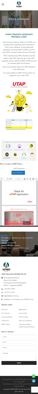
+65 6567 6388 (9, 289)
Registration (23, 309)
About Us (4, 309)
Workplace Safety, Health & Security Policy (26, 325)
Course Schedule (6, 317)
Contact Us (5, 321)
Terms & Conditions (25, 321)
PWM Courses (23, 317)
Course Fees (23, 313)
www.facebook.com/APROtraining (22, 299)
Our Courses (5, 313)
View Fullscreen (17, 173)
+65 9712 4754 (9, 292)
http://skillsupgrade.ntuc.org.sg (18, 248)
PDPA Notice (5, 324)
